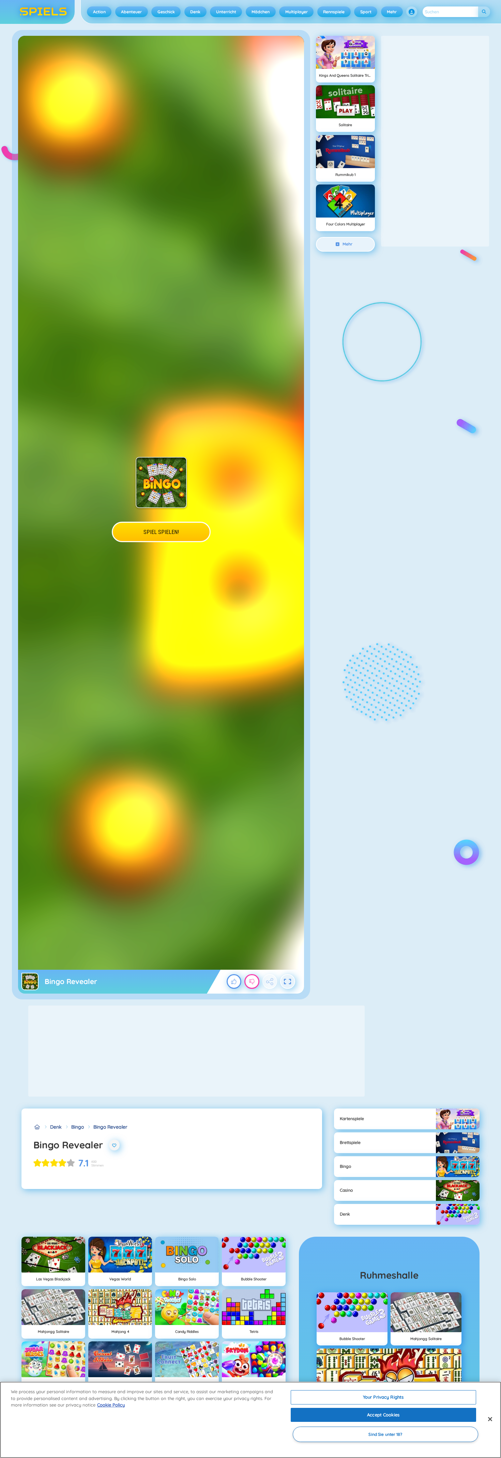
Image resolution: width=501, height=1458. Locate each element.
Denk (195, 11)
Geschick (166, 11)
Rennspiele (334, 11)
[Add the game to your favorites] (114, 1145)
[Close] (490, 1419)
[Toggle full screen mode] (287, 981)
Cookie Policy (111, 1405)
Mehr (392, 11)
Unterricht (226, 11)
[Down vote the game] (251, 981)
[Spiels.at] (37, 1127)
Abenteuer (131, 11)
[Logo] (43, 12)
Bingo (77, 1127)
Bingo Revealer (110, 1127)
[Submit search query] (484, 11)
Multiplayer (296, 11)
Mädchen (261, 11)
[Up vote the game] (234, 981)
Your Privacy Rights (383, 1397)
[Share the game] (269, 981)
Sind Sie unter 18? (385, 1434)
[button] (411, 11)
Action (99, 11)
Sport (365, 11)
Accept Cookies (383, 1414)
